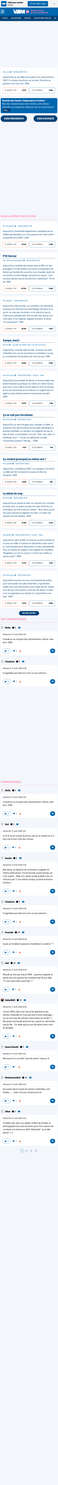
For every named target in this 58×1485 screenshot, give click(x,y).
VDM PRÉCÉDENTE (14, 119)
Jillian (8, 1112)
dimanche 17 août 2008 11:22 (14, 1118)
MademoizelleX (13, 1078)
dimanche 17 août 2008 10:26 (15, 939)
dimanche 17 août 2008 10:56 (15, 1007)
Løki (7, 963)
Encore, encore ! (29, 613)
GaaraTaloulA (12, 1047)
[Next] (35, 1151)
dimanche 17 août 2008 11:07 (14, 1085)
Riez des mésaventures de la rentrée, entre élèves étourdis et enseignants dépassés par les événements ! (28, 106)
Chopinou (10, 662)
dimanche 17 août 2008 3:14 (14, 831)
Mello (8, 628)
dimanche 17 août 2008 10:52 (15, 970)
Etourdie (9, 933)
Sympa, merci (11, 340)
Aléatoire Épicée (42, 18)
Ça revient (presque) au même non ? (24, 459)
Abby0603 (10, 1000)
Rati (7, 824)
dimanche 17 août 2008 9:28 (14, 865)
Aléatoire (16, 18)
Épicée (27, 18)
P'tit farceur (10, 256)
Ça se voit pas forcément (18, 415)
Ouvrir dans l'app (38, 4)
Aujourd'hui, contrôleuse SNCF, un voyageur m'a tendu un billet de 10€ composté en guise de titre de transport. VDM (28, 472)
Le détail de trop (13, 493)
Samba (8, 858)
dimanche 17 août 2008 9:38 (14, 668)
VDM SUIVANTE (45, 119)
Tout (5, 18)
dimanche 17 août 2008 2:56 (14, 635)
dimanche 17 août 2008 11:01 (14, 1054)
